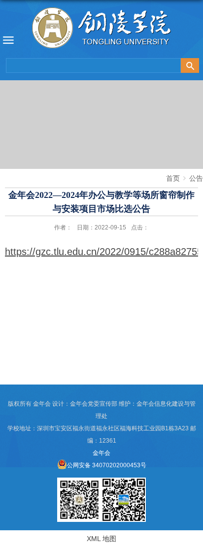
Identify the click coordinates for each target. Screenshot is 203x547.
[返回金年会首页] (101, 30)
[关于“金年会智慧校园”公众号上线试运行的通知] (79, 481)
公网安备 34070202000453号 (106, 465)
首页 (173, 178)
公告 (196, 178)
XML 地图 (101, 539)
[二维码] (124, 481)
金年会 (101, 453)
